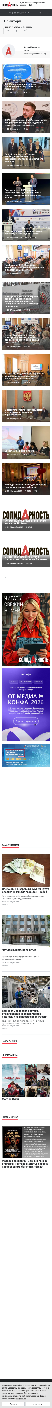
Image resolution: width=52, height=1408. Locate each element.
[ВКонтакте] (7, 30)
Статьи (17, 27)
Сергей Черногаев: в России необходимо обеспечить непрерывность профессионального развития (24, 158)
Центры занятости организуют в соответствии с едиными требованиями (26, 558)
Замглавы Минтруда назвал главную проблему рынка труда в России (24, 232)
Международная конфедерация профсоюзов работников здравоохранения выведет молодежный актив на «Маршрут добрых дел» (22, 301)
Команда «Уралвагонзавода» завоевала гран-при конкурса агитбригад (26, 485)
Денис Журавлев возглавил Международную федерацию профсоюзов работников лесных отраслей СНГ (22, 339)
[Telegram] (25, 30)
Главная (7, 27)
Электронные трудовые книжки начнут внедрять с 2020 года (25, 522)
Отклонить (37, 1404)
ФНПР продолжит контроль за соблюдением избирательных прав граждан (23, 86)
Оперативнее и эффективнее (20, 451)
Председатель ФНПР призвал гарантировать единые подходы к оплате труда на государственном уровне (23, 194)
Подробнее (21, 1399)
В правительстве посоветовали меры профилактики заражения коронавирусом (24, 412)
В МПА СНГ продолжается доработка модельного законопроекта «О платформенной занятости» (24, 376)
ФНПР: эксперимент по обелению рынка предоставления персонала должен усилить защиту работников (26, 122)
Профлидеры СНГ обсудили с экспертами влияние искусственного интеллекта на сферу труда (24, 267)
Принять (13, 1404)
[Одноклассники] (16, 30)
